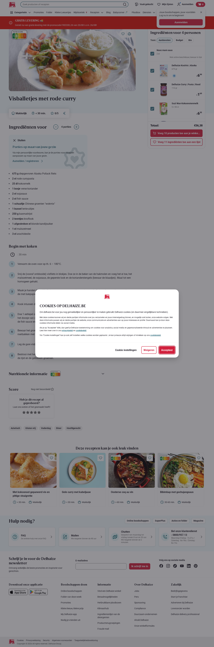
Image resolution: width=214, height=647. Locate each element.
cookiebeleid (81, 330)
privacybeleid (67, 330)
